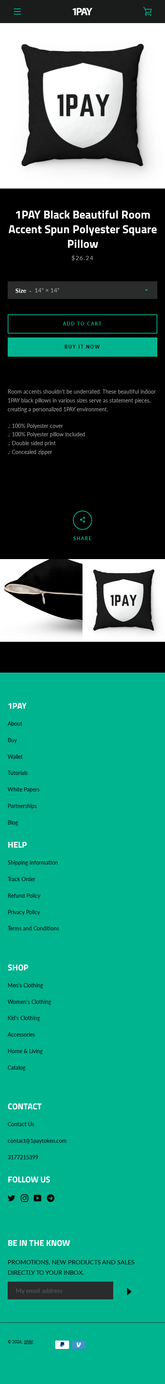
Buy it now (82, 347)
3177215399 (23, 1157)
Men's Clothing (25, 985)
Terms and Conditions (33, 928)
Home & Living (25, 1051)
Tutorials (18, 773)
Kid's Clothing (24, 1018)
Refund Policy (24, 895)
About (15, 723)
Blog (13, 822)
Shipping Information (33, 862)
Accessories (21, 1034)
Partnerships (22, 806)
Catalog (16, 1067)
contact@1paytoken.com (37, 1140)
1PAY (28, 1341)
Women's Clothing (29, 1001)
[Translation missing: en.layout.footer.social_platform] (13, 1197)
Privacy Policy (24, 912)
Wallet (15, 756)
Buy (12, 740)
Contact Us (21, 1124)
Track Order (21, 879)
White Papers (24, 789)
